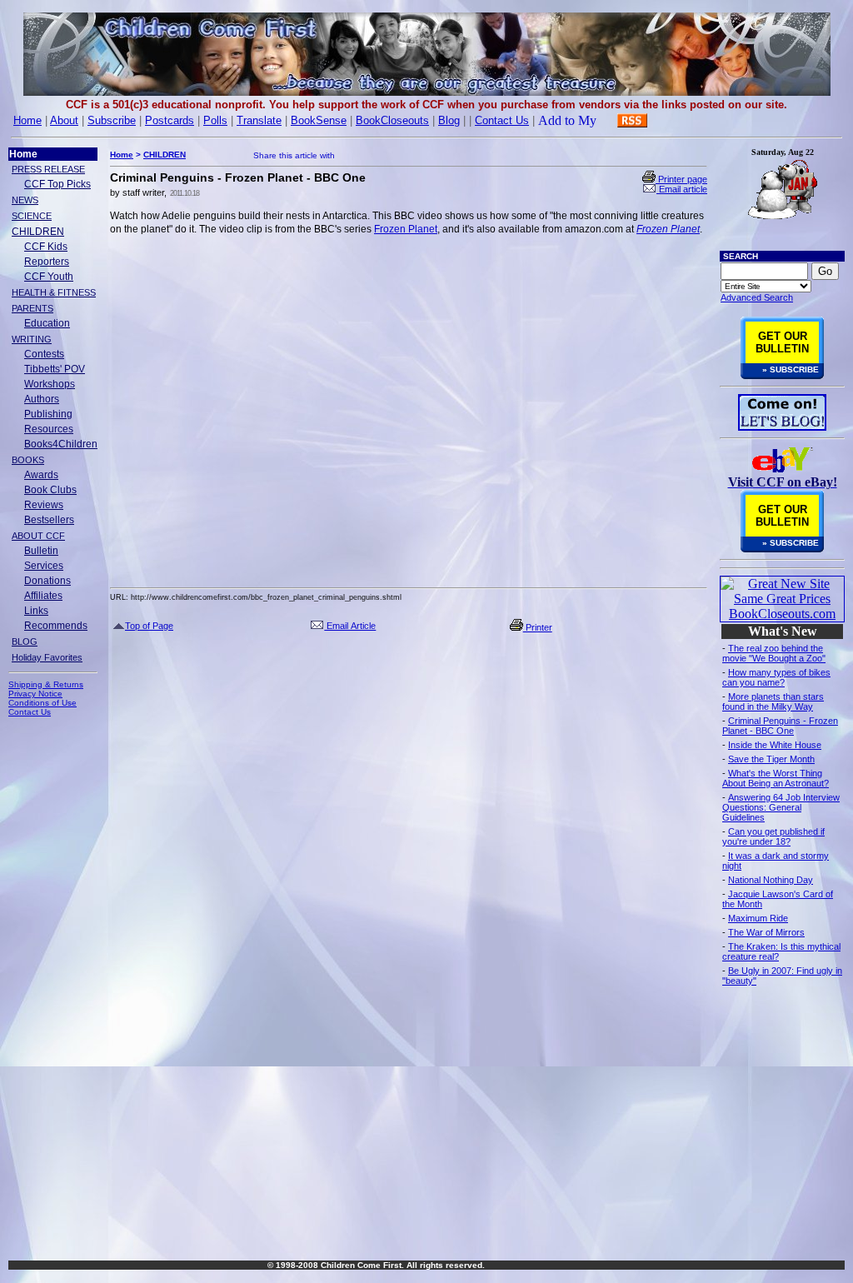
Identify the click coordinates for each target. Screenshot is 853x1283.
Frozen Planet (405, 229)
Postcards (169, 120)
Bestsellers (49, 520)
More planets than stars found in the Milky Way (773, 701)
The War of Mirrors (766, 932)
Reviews (43, 505)
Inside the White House (774, 745)
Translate (259, 120)
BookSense (319, 120)
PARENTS (32, 308)
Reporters (46, 261)
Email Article (350, 626)
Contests (44, 354)
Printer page (681, 179)
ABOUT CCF (38, 536)
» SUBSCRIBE (790, 369)
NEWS (25, 200)
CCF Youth (48, 276)
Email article (681, 189)
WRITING (32, 339)
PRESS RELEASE (48, 169)
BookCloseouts (392, 120)
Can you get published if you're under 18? (773, 836)
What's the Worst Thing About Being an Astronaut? (775, 778)
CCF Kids (45, 246)
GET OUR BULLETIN (782, 342)
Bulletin (41, 551)
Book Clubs (50, 490)
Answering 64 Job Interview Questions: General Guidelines (781, 807)
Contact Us (502, 120)
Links (36, 611)
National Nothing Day (770, 880)
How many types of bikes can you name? (776, 677)
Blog (449, 120)
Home (27, 120)
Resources (48, 429)
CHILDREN (38, 231)
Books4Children (60, 444)
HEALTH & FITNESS (54, 292)
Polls (215, 120)
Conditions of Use (42, 702)
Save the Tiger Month (771, 759)
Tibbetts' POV (54, 369)
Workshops (49, 384)
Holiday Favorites (47, 657)
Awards (41, 475)
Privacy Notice (35, 693)
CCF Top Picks (57, 184)
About (64, 120)
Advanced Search (757, 297)
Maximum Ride (758, 918)
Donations (47, 581)
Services (43, 566)
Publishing (48, 414)
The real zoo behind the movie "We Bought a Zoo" (774, 653)
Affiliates (43, 596)
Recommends (55, 626)
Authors (41, 399)
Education (47, 323)
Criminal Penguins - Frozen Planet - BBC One (780, 726)
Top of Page (149, 626)
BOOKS (28, 460)
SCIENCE (32, 216)
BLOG (24, 641)
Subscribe (111, 120)
